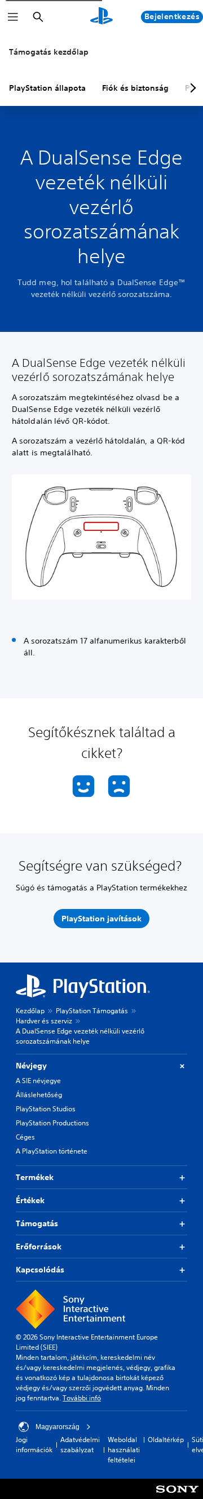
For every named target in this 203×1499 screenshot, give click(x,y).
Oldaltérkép (166, 1439)
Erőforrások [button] (38, 1246)
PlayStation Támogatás (92, 1010)
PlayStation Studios (46, 1109)
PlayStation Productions (52, 1123)
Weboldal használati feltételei (124, 1450)
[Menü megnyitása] (13, 17)
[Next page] (191, 88)
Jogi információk (34, 1444)
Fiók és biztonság (135, 88)
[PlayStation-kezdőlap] (101, 17)
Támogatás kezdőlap (49, 52)
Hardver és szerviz (44, 1021)
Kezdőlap (30, 1010)
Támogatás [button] (37, 1223)
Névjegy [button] (31, 1066)
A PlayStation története (51, 1151)
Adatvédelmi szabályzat (80, 1444)
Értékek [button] (30, 1200)
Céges (25, 1137)
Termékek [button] (35, 1177)
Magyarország (58, 1427)
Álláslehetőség (39, 1094)
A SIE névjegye (38, 1080)
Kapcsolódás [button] (40, 1270)
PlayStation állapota (47, 88)
